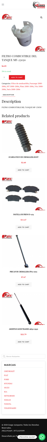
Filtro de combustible (20, 83)
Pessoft (19, 436)
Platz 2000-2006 (27, 86)
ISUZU (6, 387)
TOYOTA (7, 404)
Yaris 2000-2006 (13, 89)
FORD (6, 379)
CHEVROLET (9, 371)
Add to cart (17, 77)
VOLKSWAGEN (10, 408)
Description (8, 95)
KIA (5, 391)
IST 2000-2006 (13, 86)
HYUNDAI (8, 383)
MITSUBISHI (9, 396)
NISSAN (7, 400)
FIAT (6, 375)
